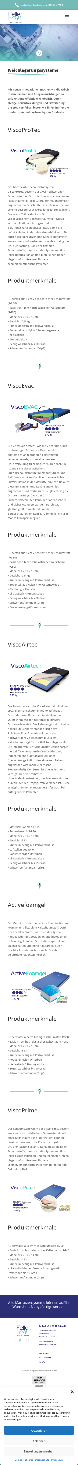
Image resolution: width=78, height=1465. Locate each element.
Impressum (57, 1459)
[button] (72, 1392)
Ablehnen (39, 1441)
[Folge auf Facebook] (20, 1340)
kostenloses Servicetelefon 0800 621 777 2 (42, 5)
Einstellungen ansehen (39, 1451)
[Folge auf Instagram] (27, 1340)
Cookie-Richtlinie (24, 1459)
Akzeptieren (39, 1430)
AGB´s (42, 1362)
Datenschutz (42, 1459)
